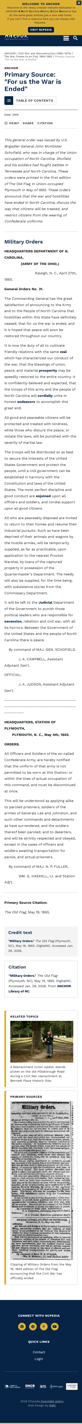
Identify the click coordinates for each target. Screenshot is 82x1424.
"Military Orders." (21, 941)
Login (39, 1359)
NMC (52, 1405)
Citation (44, 123)
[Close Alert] (79, 3)
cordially (45, 396)
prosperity (48, 370)
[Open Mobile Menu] (66, 38)
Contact (39, 1352)
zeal (63, 352)
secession (13, 621)
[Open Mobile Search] (73, 38)
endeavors (26, 402)
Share (28, 123)
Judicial (45, 602)
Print (14, 123)
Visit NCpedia (41, 29)
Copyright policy (52, 1401)
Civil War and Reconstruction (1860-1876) (44, 53)
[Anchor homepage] (16, 36)
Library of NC (19, 991)
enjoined (43, 496)
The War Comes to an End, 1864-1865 (28, 56)
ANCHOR (10, 53)
